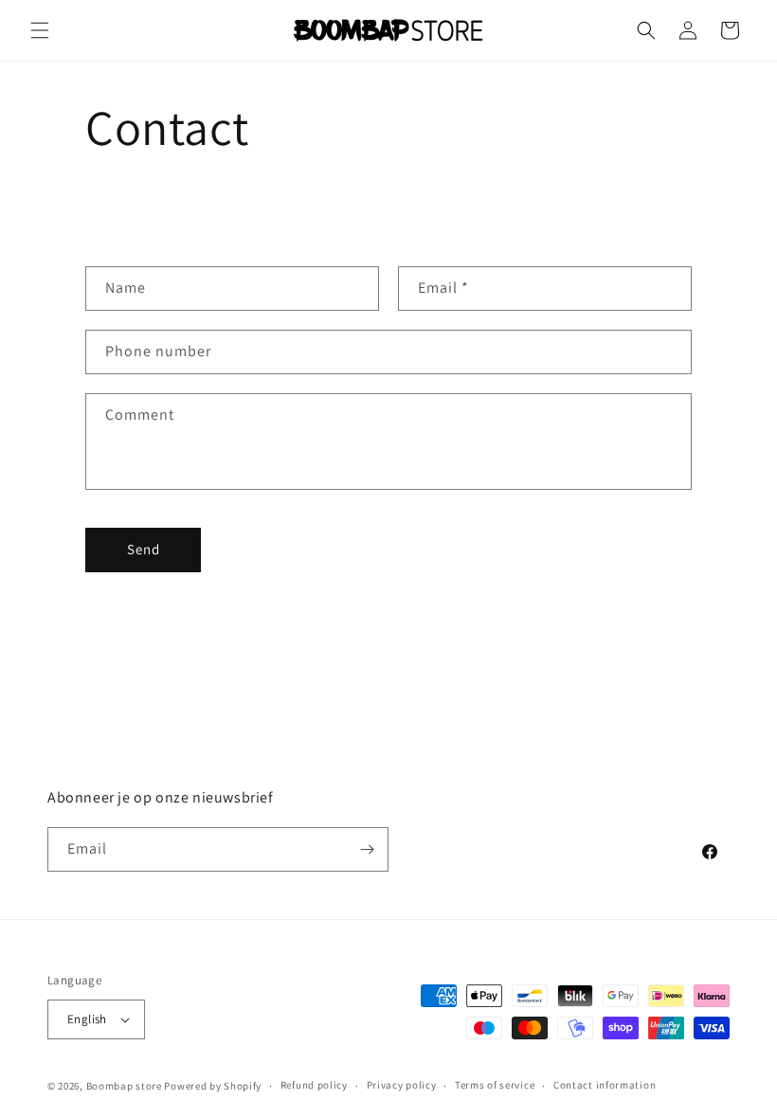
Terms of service (494, 1084)
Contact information (604, 1084)
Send (143, 549)
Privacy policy (402, 1084)
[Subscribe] (367, 849)
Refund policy (314, 1084)
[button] (40, 30)
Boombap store (124, 1085)
